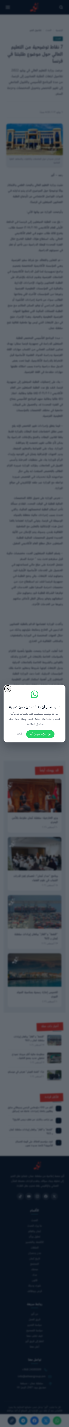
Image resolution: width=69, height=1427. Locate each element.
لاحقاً (19, 733)
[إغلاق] (8, 689)
